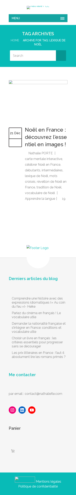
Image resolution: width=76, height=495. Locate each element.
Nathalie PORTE (40, 153)
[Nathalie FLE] (38, 7)
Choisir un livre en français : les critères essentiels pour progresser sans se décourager (37, 342)
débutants (32, 170)
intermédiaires (52, 170)
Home (15, 40)
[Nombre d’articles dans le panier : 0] (13, 451)
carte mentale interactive (43, 159)
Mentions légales (48, 481)
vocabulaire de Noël (40, 193)
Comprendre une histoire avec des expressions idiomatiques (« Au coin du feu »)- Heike (38, 302)
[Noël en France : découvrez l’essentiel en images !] (38, 83)
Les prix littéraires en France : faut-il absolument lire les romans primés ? (39, 355)
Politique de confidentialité (38, 486)
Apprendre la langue (40, 199)
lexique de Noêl (36, 176)
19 (63, 199)
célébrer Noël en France (42, 164)
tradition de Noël (48, 187)
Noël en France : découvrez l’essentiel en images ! (46, 137)
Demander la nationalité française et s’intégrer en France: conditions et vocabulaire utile (39, 328)
